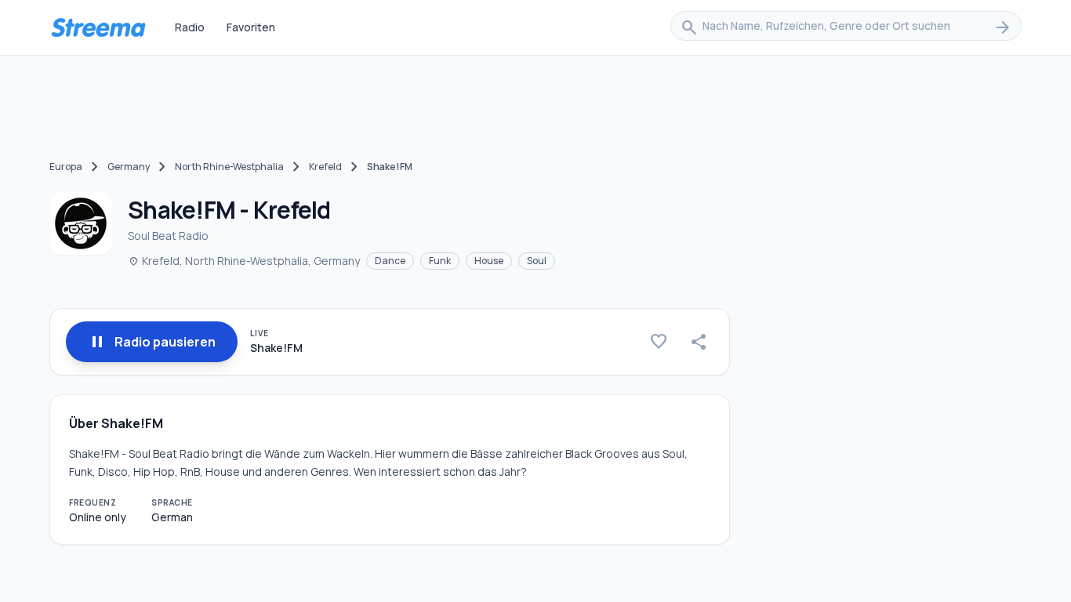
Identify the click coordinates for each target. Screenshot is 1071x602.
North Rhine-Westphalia (229, 166)
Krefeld (325, 166)
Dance (390, 260)
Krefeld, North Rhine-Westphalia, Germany (244, 260)
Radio (190, 27)
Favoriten (251, 27)
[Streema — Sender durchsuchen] (98, 27)
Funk (440, 260)
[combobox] (846, 27)
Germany (128, 166)
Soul (536, 260)
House (488, 260)
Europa (65, 166)
